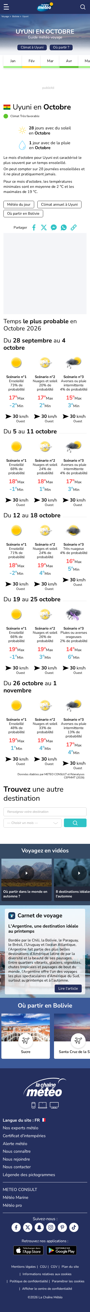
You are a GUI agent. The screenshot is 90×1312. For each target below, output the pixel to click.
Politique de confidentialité (29, 1281)
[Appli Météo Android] (62, 1251)
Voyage (5, 16)
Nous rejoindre (16, 1159)
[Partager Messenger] (54, 227)
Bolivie (15, 16)
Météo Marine (15, 1197)
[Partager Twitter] (44, 227)
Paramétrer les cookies (68, 1281)
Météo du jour (18, 204)
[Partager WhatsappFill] (64, 227)
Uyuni (25, 16)
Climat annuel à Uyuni (59, 204)
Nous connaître (17, 1151)
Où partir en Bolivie (23, 213)
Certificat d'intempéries (24, 1136)
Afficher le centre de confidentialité (47, 1289)
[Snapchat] (39, 1227)
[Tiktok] (73, 1227)
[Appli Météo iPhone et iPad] (28, 1251)
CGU (43, 1266)
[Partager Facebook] (34, 227)
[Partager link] (74, 227)
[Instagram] (50, 1227)
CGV (54, 1266)
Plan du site (70, 1266)
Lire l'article (68, 988)
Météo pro (12, 1205)
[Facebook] (16, 1227)
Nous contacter (17, 1167)
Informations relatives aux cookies (47, 1274)
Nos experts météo (20, 1128)
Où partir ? (61, 47)
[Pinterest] (62, 1227)
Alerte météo (15, 1143)
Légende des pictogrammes (29, 1175)
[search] (83, 7)
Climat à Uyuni (32, 47)
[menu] (7, 7)
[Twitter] (27, 1227)
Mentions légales (23, 1266)
